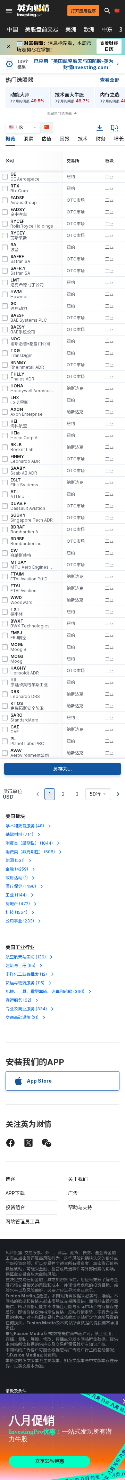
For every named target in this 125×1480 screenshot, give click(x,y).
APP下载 (15, 1193)
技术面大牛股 (69, 95)
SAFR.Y (20, 271)
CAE (14, 729)
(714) (19, 834)
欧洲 (88, 29)
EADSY (18, 212)
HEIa (24, 435)
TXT (16, 612)
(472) (18, 903)
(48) (25, 825)
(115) (25, 982)
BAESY (22, 329)
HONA (32, 388)
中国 (12, 29)
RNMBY (27, 365)
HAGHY (24, 670)
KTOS (27, 706)
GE (25, 177)
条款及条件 (16, 1391)
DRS (25, 694)
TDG (21, 353)
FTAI (23, 588)
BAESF (28, 318)
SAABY (23, 471)
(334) (26, 1008)
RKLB (22, 447)
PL (27, 741)
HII (29, 682)
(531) (15, 860)
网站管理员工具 (23, 1221)
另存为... (62, 769)
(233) (20, 920)
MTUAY (32, 565)
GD (18, 306)
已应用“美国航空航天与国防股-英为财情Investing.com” (74, 64)
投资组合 (15, 1207)
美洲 (70, 29)
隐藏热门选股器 (59, 113)
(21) (22, 1017)
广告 (73, 1193)
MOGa (16, 659)
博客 (10, 1179)
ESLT (24, 482)
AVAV (29, 753)
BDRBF (25, 541)
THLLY (22, 377)
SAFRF (20, 259)
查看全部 (109, 80)
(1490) (21, 886)
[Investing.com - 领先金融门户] (33, 10)
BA (14, 247)
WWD (21, 600)
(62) (18, 1000)
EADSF (23, 200)
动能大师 (20, 95)
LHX (19, 400)
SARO (24, 718)
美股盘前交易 (41, 29)
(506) (30, 851)
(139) (26, 956)
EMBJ (18, 635)
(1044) (29, 843)
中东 (106, 29)
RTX (19, 188)
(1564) (16, 912)
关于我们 (78, 1179)
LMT (27, 282)
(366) (45, 991)
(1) (17, 877)
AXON (26, 412)
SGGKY (31, 518)
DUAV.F (27, 506)
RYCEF (31, 224)
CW (20, 553)
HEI (18, 424)
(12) (26, 974)
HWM (19, 294)
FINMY (25, 459)
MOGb (18, 647)
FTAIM (29, 576)
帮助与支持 (80, 1207)
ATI (17, 494)
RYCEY (18, 235)
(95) (20, 965)
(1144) (16, 895)
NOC (30, 341)
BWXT (30, 623)
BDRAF (24, 529)
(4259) (17, 869)
